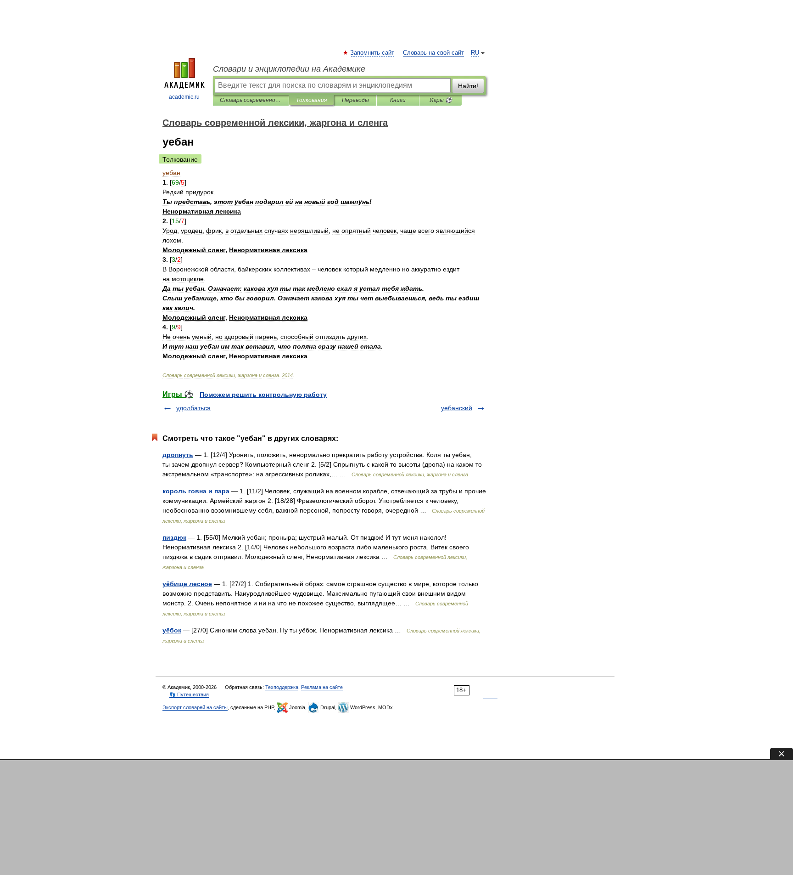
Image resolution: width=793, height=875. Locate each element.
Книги (398, 100)
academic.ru (184, 97)
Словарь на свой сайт (433, 53)
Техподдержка (281, 687)
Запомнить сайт (372, 53)
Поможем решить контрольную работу (263, 394)
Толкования (311, 100)
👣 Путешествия (189, 694)
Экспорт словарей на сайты (195, 707)
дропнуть (177, 454)
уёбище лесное (187, 583)
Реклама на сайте (322, 687)
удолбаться (193, 408)
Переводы (355, 100)
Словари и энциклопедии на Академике (289, 68)
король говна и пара (195, 491)
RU (475, 53)
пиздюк (174, 537)
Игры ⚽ (441, 100)
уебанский (456, 408)
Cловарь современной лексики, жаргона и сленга (251, 100)
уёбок (171, 630)
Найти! (468, 86)
